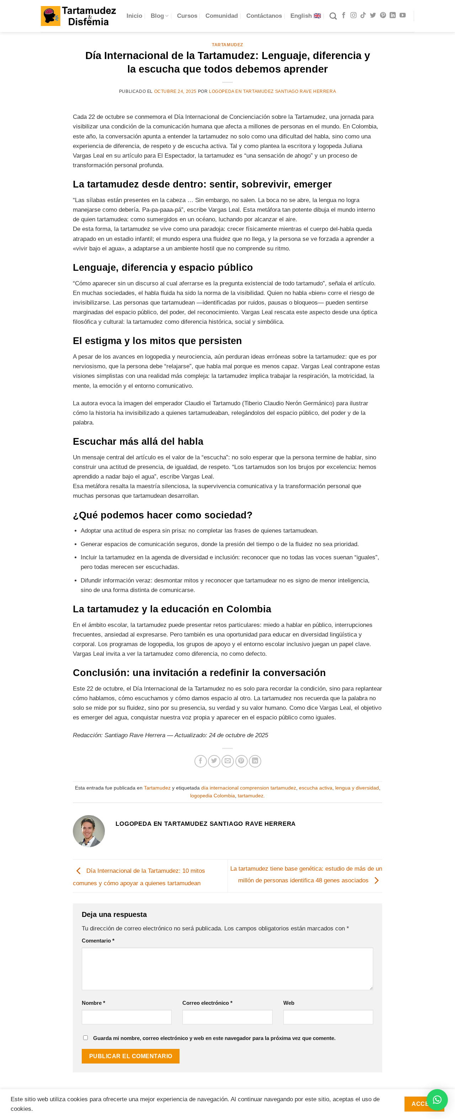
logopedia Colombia (212, 795)
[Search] (333, 16)
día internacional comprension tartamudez (248, 788)
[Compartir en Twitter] (214, 761)
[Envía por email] (227, 761)
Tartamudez (227, 44)
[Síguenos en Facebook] (344, 15)
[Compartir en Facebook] (200, 761)
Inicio (134, 15)
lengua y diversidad (357, 788)
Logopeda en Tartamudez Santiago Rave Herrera (272, 91)
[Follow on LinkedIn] (393, 15)
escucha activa (315, 788)
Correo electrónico (207, 1003)
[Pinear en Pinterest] (241, 761)
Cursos (187, 15)
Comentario (98, 941)
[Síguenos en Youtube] (403, 15)
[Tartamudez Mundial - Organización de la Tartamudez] (78, 16)
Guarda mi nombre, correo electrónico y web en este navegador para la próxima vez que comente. (214, 1038)
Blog (157, 15)
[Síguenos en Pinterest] (383, 15)
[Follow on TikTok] (363, 15)
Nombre (93, 1003)
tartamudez (250, 795)
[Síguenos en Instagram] (353, 15)
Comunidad (221, 15)
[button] (437, 1099)
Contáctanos (264, 15)
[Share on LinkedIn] (255, 761)
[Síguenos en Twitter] (373, 15)
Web (288, 1003)
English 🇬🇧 (305, 15)
